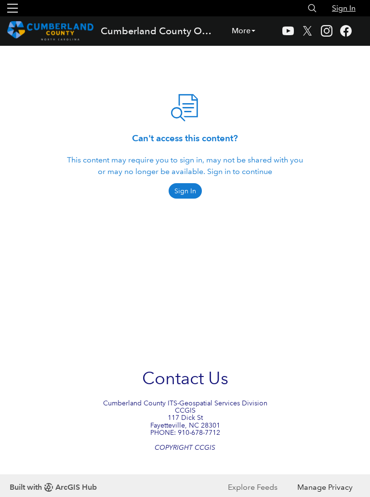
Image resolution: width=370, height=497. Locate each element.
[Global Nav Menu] (12, 8)
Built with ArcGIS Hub (53, 487)
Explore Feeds (253, 487)
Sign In (344, 8)
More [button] (241, 30)
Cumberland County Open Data (158, 31)
